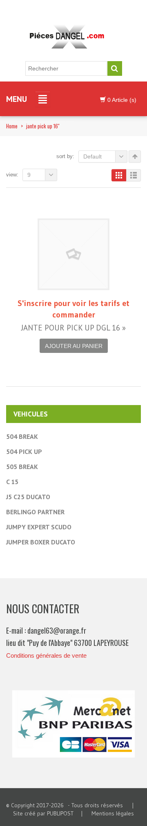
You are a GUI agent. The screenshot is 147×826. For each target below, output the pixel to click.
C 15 (12, 482)
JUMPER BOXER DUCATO (40, 542)
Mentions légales (112, 813)
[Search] (114, 68)
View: (12, 175)
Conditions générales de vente (46, 655)
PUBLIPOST (60, 813)
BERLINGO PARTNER (35, 512)
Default (92, 156)
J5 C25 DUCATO (28, 497)
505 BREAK (22, 467)
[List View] (133, 175)
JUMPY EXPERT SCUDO (38, 527)
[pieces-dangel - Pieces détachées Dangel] (69, 37)
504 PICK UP (24, 451)
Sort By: (65, 156)
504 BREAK (22, 436)
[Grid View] (118, 175)
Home (12, 126)
